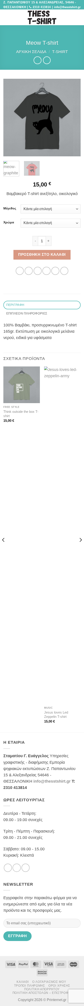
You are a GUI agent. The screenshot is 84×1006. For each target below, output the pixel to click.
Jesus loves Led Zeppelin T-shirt (56, 714)
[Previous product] (47, 60)
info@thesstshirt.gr (52, 781)
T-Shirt (60, 51)
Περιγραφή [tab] (15, 305)
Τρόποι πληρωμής (29, 985)
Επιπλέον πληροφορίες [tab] (26, 313)
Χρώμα (8, 222)
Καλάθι (23, 982)
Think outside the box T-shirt (20, 414)
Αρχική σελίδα (31, 51)
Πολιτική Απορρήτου (42, 989)
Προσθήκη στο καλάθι (42, 254)
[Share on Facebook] (29, 271)
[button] (6, 17)
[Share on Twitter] (38, 271)
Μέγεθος (9, 208)
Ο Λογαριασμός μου (49, 982)
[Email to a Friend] (46, 271)
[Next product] (37, 60)
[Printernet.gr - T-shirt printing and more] (42, 17)
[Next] (73, 117)
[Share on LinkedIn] (64, 271)
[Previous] (10, 117)
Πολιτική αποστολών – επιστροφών (43, 993)
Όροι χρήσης (59, 985)
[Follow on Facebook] (8, 868)
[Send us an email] (26, 868)
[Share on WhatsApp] (20, 271)
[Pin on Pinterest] (55, 271)
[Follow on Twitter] (17, 868)
